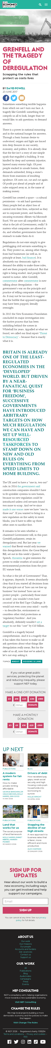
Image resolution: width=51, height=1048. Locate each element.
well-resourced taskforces (17, 440)
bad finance (28, 258)
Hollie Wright (34, 797)
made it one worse (13, 509)
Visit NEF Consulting (25, 1002)
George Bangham (11, 792)
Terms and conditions (14, 1034)
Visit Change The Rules (25, 1022)
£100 (40, 699)
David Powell (16, 88)
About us (25, 937)
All (25, 968)
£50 (32, 699)
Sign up (25, 910)
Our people (25, 946)
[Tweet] (14, 98)
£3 (10, 725)
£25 (24, 699)
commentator (10, 281)
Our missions (25, 944)
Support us (25, 957)
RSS (25, 1037)
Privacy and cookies (36, 1034)
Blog (6, 39)
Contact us (25, 954)
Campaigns (25, 979)
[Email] (22, 98)
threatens (17, 558)
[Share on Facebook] (6, 98)
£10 (16, 699)
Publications (9, 769)
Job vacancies (25, 952)
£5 (9, 699)
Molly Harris (9, 837)
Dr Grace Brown (13, 793)
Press (25, 981)
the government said (28, 486)
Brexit (16, 661)
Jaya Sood (14, 796)
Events (25, 984)
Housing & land (32, 661)
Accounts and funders (25, 949)
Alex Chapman (34, 849)
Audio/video (25, 976)
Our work (25, 941)
